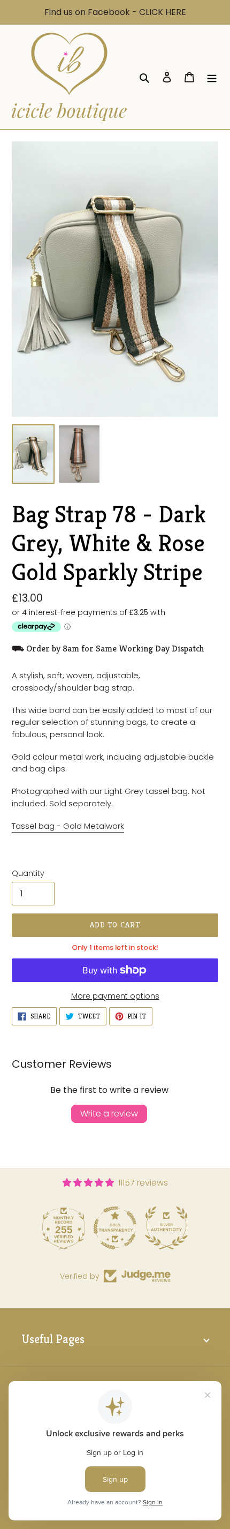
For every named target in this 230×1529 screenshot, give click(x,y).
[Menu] (212, 76)
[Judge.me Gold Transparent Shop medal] (112, 1227)
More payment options (115, 996)
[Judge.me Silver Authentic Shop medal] (163, 1227)
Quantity (28, 873)
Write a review (109, 1113)
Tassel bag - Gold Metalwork (68, 825)
